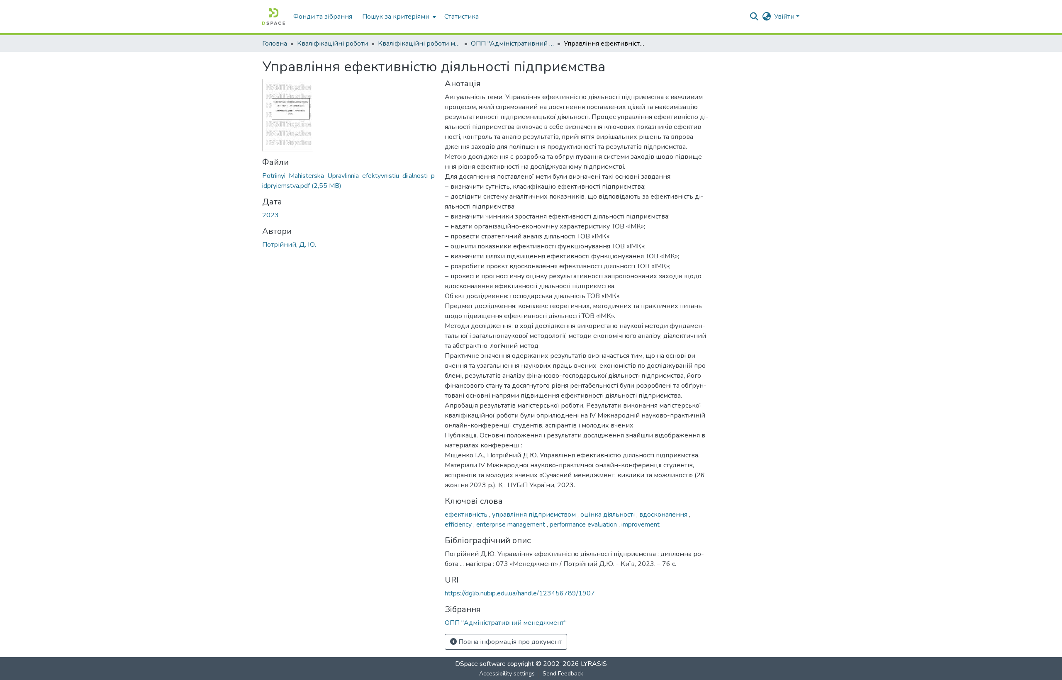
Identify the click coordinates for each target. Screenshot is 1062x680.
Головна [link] (274, 43)
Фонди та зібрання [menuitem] (322, 16)
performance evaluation (584, 524)
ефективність (467, 514)
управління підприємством (534, 514)
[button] (273, 16)
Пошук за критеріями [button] (395, 16)
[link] (348, 181)
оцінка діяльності (608, 514)
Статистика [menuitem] (461, 16)
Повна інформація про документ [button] (509, 641)
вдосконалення (664, 514)
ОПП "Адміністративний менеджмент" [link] (512, 43)
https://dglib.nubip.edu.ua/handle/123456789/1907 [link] (520, 593)
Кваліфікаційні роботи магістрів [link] (419, 43)
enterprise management (511, 524)
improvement (640, 524)
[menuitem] (398, 16)
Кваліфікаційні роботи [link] (332, 43)
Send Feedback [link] (563, 674)
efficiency (459, 524)
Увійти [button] (785, 16)
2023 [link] (270, 215)
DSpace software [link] (480, 663)
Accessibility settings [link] (507, 674)
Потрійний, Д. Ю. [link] (289, 244)
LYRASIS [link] (594, 663)
